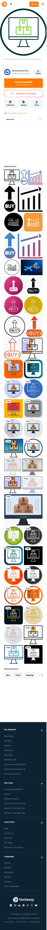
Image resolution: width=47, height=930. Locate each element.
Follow (38, 73)
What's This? (22, 113)
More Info (10, 119)
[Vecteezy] (4, 4)
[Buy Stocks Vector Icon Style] (13, 397)
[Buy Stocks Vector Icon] (15, 193)
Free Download (23, 83)
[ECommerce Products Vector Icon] (12, 177)
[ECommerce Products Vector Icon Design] (14, 462)
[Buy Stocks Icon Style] (13, 338)
